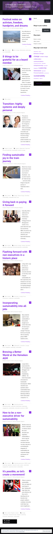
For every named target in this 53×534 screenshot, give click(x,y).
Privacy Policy (22, 531)
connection (16, 296)
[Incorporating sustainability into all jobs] (11, 320)
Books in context (37, 39)
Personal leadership (7, 150)
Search (47, 21)
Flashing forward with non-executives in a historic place (15, 255)
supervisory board (13, 466)
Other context (7, 50)
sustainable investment (20, 408)
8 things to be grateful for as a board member (15, 59)
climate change (21, 195)
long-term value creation (18, 465)
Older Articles (7, 521)
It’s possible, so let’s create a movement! (14, 473)
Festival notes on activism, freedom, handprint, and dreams (15, 22)
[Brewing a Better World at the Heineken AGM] (11, 369)
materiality (13, 347)
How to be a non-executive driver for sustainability (13, 416)
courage (21, 296)
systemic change (21, 150)
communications (38, 61)
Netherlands (22, 50)
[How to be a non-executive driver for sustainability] (11, 430)
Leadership (11, 298)
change (17, 50)
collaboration (22, 148)
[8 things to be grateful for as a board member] (11, 74)
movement (5, 516)
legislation (10, 465)
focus (24, 296)
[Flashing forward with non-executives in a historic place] (11, 269)
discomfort (28, 245)
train (18, 197)
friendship (27, 195)
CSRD (25, 463)
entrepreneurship (6, 406)
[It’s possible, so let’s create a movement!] (11, 486)
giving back (9, 247)
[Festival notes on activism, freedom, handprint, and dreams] (11, 37)
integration (8, 347)
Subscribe (46, 30)
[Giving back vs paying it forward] (11, 216)
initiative (18, 514)
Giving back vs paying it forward (14, 203)
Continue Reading (26, 45)
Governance (5, 298)
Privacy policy (39, 83)
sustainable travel (12, 197)
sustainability (7, 51)
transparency (36, 78)
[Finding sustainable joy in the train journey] (11, 172)
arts (15, 50)
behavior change (17, 245)
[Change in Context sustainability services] (26, 5)
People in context (8, 148)
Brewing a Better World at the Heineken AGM (15, 355)
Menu (27, 13)
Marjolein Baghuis (19, 28)
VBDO (26, 408)
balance (40, 51)
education (5, 247)
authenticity (36, 51)
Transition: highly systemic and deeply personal (14, 107)
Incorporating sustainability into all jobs (14, 306)
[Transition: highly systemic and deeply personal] (11, 121)
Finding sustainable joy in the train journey (13, 158)
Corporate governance (19, 463)
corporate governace (18, 404)
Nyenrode (27, 148)
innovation (46, 65)
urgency (41, 78)
